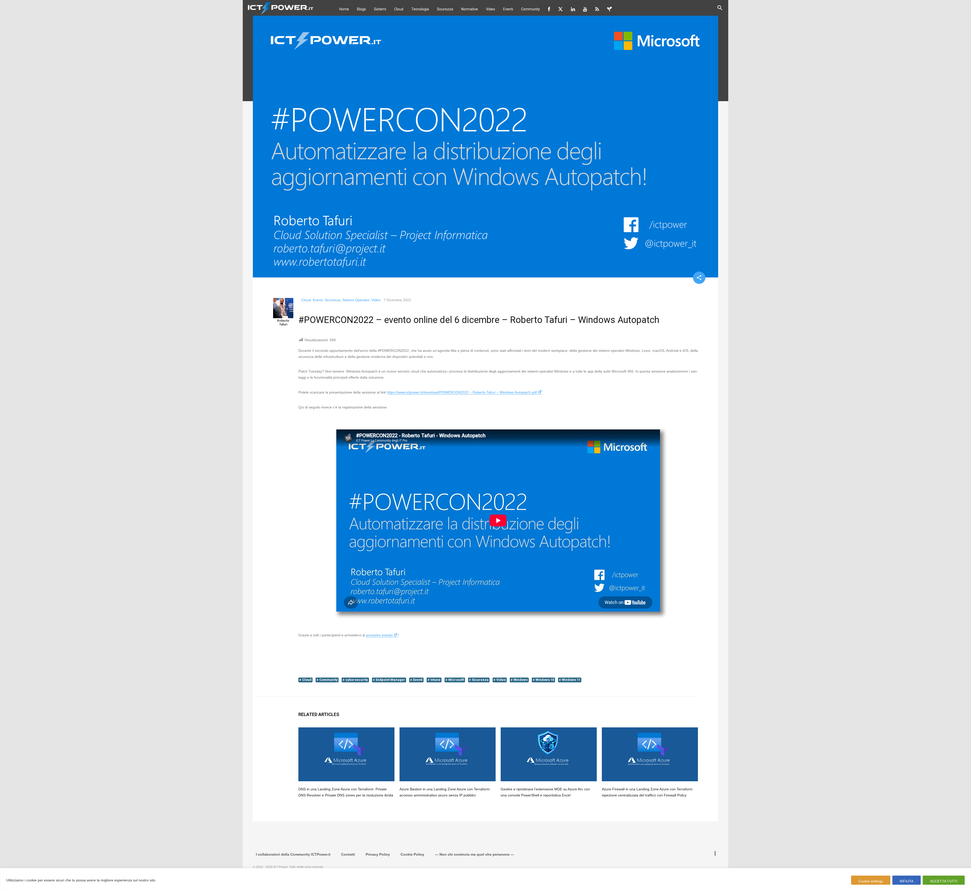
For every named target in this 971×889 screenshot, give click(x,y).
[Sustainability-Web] (609, 9)
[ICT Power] (279, 8)
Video (490, 9)
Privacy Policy (378, 854)
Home (344, 9)
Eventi (508, 9)
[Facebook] (549, 9)
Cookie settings (870, 881)
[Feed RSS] (597, 9)
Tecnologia (420, 9)
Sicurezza (445, 9)
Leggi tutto (167, 880)
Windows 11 (571, 680)
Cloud (398, 9)
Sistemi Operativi (355, 300)
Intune (435, 680)
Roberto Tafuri (283, 322)
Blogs (361, 9)
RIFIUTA (906, 881)
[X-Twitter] (560, 9)
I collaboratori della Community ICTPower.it (293, 854)
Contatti (348, 854)
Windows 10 (545, 680)
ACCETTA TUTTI (943, 881)
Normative (469, 9)
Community (530, 9)
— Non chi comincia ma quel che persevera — (474, 854)
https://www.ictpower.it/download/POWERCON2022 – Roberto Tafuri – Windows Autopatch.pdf (462, 392)
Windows (521, 680)
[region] (485, 878)
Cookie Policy (412, 854)
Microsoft (456, 680)
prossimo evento (379, 635)
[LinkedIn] (573, 9)
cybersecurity (356, 680)
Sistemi (380, 9)
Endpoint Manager (390, 680)
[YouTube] (585, 9)
